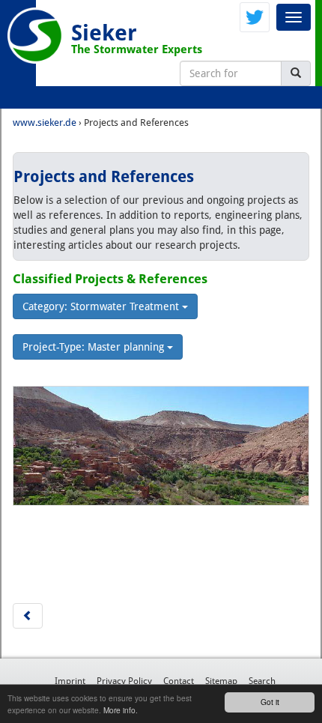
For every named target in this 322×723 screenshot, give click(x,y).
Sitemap (221, 681)
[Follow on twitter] (254, 16)
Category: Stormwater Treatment (102, 306)
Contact (178, 681)
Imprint (70, 681)
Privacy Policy (124, 681)
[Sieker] (35, 35)
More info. (120, 710)
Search (262, 681)
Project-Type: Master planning (94, 347)
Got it (270, 701)
